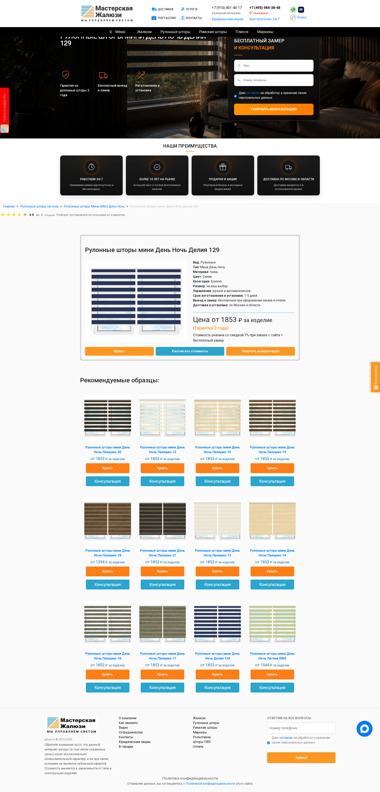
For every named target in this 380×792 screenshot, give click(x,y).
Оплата (198, 746)
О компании (127, 718)
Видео (123, 727)
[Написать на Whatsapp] (293, 10)
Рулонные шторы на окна (39, 206)
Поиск (301, 17)
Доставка (165, 9)
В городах (126, 746)
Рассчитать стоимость (190, 351)
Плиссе (242, 31)
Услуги (191, 9)
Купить (119, 351)
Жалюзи (144, 31)
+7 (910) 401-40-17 (227, 8)
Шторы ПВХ (202, 742)
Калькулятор (376, 375)
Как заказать (128, 723)
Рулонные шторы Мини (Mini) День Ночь (94, 206)
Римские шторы (213, 31)
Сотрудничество (131, 732)
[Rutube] (301, 10)
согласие (253, 93)
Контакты (194, 18)
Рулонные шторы (175, 31)
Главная (9, 206)
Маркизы (265, 31)
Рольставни (202, 737)
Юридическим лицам (227, 19)
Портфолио (167, 18)
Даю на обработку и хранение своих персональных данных (273, 95)
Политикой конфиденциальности (210, 783)
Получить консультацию (260, 351)
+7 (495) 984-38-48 (264, 8)
